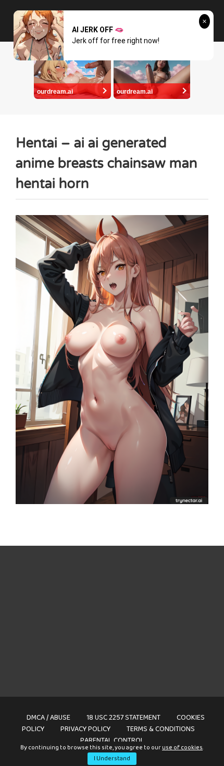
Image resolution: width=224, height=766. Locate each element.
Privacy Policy (85, 729)
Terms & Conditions (161, 729)
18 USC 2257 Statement (123, 717)
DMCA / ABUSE (48, 717)
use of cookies (182, 747)
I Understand (112, 758)
